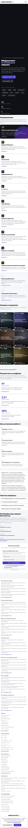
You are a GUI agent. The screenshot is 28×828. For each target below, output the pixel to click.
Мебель (4, 90)
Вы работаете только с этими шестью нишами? (13, 505)
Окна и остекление (5, 767)
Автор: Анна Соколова (5, 807)
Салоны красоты (4, 766)
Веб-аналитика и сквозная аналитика (9, 657)
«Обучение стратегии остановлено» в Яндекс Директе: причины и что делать (13, 789)
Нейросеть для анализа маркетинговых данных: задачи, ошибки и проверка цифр (13, 666)
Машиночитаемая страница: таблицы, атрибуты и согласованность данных (14, 646)
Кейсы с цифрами (5, 675)
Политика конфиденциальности (7, 801)
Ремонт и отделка (5, 769)
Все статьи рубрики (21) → (6, 654)
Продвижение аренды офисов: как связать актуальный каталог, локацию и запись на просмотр (13, 595)
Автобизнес (3, 764)
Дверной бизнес (4, 757)
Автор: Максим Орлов (5, 806)
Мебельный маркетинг (5, 755)
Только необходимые (7, 825)
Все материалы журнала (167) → (8, 369)
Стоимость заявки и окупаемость (7, 727)
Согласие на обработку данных (7, 802)
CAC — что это (4, 739)
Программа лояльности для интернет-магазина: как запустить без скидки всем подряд (14, 663)
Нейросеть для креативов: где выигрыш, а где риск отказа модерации (12, 632)
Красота (17, 92)
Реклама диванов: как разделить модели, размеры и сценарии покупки (13, 610)
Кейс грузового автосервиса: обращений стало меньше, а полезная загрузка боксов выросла (12, 684)
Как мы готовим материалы (6, 797)
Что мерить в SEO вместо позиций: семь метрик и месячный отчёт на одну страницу (14, 670)
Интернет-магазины (5, 722)
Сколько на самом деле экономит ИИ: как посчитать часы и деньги (14, 667)
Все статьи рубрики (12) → (6, 635)
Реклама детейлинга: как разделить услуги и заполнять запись (13, 602)
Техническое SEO (4, 723)
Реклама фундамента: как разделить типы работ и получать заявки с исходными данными (14, 607)
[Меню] (25, 2)
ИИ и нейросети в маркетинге (7, 695)
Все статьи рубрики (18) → (6, 692)
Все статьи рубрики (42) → (6, 615)
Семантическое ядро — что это (7, 749)
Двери (9, 90)
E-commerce (5, 92)
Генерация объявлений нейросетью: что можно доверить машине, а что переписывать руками (13, 702)
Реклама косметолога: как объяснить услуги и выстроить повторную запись (12, 621)
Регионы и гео (3, 720)
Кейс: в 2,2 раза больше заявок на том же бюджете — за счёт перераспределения (13, 781)
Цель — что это (4, 744)
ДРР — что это (4, 735)
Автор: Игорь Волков (5, 811)
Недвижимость (21, 90)
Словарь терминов (5, 733)
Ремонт (4, 95)
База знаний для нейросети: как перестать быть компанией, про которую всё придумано (13, 643)
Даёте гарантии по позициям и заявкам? (11, 508)
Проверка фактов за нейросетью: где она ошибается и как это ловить (13, 690)
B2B (14, 90)
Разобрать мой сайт (9, 77)
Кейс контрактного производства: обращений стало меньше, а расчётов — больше (13, 678)
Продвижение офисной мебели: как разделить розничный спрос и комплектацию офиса (13, 589)
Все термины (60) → (5, 751)
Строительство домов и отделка (7, 771)
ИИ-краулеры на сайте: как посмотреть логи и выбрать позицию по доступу (14, 649)
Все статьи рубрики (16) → (6, 710)
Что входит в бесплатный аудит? (10, 502)
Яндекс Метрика (4, 717)
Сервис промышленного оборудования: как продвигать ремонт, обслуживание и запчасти (13, 583)
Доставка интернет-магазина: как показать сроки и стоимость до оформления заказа (13, 660)
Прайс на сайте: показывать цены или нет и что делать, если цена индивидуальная (13, 652)
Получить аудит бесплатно (14, 562)
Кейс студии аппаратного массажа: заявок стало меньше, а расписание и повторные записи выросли (12, 687)
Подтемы (3, 713)
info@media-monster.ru (5, 527)
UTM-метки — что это (5, 742)
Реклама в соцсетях (5, 725)
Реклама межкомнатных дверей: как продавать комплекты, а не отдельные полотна (13, 613)
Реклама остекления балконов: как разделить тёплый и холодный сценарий (13, 604)
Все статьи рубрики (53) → (6, 597)
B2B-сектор (3, 759)
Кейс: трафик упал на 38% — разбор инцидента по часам (12, 783)
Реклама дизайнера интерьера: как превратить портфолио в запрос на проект (14, 624)
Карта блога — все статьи (6, 791)
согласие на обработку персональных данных (14, 565)
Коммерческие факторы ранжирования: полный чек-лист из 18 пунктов (13, 786)
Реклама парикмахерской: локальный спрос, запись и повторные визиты (13, 630)
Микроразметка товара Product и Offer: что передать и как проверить (12, 640)
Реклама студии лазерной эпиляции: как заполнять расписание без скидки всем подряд (14, 627)
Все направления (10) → (6, 773)
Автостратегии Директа (5, 718)
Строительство (11, 95)
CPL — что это (4, 737)
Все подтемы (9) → (5, 730)
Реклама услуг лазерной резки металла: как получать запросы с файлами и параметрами (13, 592)
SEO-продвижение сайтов (6, 580)
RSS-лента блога (4, 804)
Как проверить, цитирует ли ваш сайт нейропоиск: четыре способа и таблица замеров (14, 705)
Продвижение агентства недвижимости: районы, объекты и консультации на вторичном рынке (12, 586)
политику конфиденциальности (10, 567)
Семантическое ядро (5, 715)
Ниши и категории (5, 754)
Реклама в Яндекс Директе (7, 600)
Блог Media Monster (5, 794)
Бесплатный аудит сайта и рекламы (8, 796)
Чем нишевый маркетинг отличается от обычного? (14, 498)
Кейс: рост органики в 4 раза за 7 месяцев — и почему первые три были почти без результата (14, 778)
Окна (23, 92)
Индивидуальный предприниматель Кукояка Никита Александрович (12, 540)
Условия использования (5, 799)
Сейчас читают (4, 776)
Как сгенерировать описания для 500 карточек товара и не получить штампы (12, 708)
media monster (7, 2)
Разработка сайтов (5, 638)
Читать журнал (7, 81)
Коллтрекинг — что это (5, 745)
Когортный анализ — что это (6, 740)
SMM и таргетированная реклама (8, 618)
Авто (12, 92)
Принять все (17, 825)
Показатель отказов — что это (7, 747)
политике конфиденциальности (14, 822)
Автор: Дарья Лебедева (5, 809)
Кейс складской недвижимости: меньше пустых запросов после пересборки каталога (13, 681)
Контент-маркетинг (5, 728)
